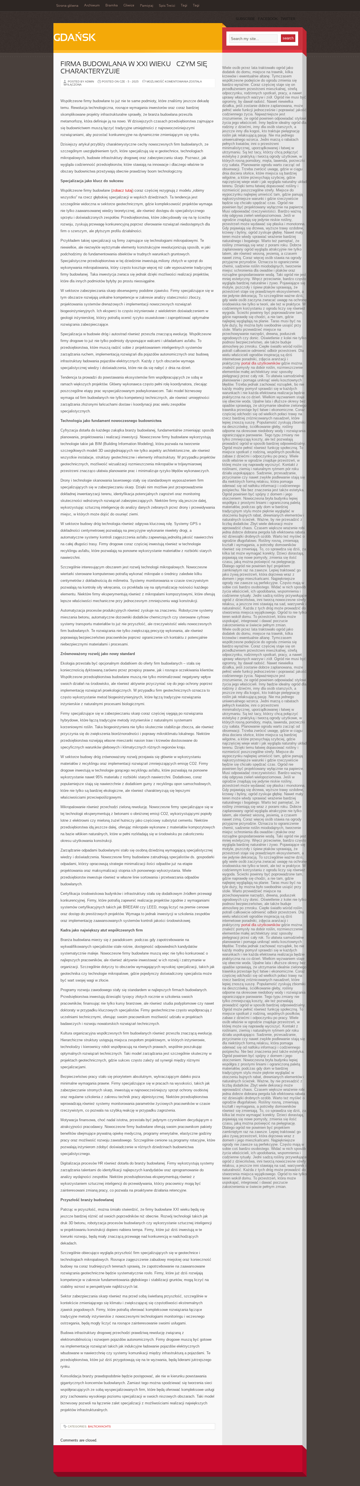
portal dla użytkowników (260, 363)
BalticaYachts (99, 1426)
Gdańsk (74, 38)
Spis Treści (167, 6)
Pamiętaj (146, 6)
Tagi (184, 5)
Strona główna (67, 6)
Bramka (111, 5)
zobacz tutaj (122, 190)
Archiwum (92, 5)
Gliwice (128, 5)
